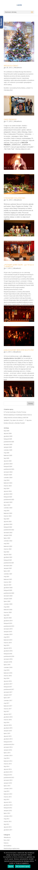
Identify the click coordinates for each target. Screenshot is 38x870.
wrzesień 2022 (8, 532)
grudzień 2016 (8, 717)
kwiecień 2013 (8, 794)
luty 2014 (6, 766)
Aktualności (18, 67)
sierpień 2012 (8, 810)
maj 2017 (6, 703)
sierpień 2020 (8, 599)
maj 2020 (6, 607)
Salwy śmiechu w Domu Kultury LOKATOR (16, 417)
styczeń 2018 (8, 681)
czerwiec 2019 (8, 634)
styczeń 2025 (8, 461)
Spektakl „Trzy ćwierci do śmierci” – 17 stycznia (17, 420)
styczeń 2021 (8, 585)
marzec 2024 (8, 486)
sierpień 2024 (8, 475)
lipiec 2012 (7, 813)
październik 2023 (9, 499)
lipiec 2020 (7, 601)
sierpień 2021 (8, 568)
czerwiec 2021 (8, 574)
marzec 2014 (8, 764)
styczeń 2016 (8, 725)
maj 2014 (6, 758)
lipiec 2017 (7, 698)
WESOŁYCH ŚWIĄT (11, 66)
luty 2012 (6, 824)
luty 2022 (6, 552)
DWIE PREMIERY (10, 119)
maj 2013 (6, 791)
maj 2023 (6, 510)
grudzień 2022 (8, 524)
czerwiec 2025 (8, 450)
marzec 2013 (8, 797)
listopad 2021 (8, 560)
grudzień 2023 (8, 494)
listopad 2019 (8, 623)
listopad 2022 (8, 527)
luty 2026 (6, 431)
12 (24, 167)
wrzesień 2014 (8, 747)
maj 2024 (6, 480)
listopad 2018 (8, 654)
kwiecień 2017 (8, 706)
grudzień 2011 (8, 830)
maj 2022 (6, 543)
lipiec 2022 (7, 538)
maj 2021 (6, 576)
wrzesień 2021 (8, 565)
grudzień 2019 (8, 621)
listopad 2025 (8, 439)
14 (28, 167)
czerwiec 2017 (8, 700)
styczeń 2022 (8, 554)
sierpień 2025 (8, 447)
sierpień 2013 (8, 783)
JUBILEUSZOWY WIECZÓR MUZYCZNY (19, 350)
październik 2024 (9, 469)
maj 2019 (6, 637)
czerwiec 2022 (8, 541)
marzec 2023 (8, 516)
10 (21, 167)
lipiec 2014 (7, 753)
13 (26, 167)
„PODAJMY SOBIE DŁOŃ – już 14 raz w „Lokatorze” (19, 266)
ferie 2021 (7, 840)
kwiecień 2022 (8, 546)
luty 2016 (6, 722)
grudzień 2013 (8, 772)
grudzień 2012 (8, 805)
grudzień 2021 (8, 557)
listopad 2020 (8, 590)
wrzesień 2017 (8, 692)
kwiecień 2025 (8, 455)
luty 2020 (6, 615)
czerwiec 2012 (8, 816)
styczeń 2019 (8, 648)
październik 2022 (9, 530)
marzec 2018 (8, 676)
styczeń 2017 (8, 714)
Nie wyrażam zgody (22, 866)
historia (6, 843)
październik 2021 (9, 563)
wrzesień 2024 (8, 472)
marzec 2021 (8, 582)
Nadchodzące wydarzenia (11, 848)
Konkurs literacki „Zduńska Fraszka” (14, 423)
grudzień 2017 (8, 684)
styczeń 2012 (8, 827)
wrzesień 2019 (8, 629)
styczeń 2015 (8, 736)
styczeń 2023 (8, 521)
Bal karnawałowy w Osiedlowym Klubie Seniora (18, 415)
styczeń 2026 (8, 433)
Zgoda (11, 866)
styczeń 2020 (8, 618)
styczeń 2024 (8, 491)
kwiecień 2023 (8, 513)
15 (30, 167)
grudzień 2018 (8, 651)
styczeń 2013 (8, 802)
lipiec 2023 (7, 505)
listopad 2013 (8, 775)
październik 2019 (9, 626)
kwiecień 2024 (8, 483)
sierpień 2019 (8, 631)
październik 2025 (9, 442)
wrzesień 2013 (8, 780)
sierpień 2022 (8, 535)
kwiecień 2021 (8, 579)
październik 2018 (9, 656)
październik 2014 (9, 744)
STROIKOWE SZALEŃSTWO (14, 198)
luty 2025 (6, 458)
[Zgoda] (35, 860)
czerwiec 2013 (8, 788)
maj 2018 (6, 670)
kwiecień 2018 (8, 673)
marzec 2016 (8, 720)
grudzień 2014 (8, 739)
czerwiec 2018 (8, 667)
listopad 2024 (8, 466)
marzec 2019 (8, 643)
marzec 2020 (8, 612)
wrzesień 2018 (8, 659)
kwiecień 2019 (8, 640)
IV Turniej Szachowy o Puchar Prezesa (15, 412)
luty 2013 (6, 799)
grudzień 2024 (8, 464)
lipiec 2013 (7, 786)
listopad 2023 (8, 497)
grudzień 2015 (8, 728)
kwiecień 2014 (8, 761)
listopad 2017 (8, 687)
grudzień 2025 (8, 436)
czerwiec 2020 (8, 604)
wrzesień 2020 (8, 596)
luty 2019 (6, 645)
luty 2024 (6, 488)
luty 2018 (6, 678)
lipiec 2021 (7, 571)
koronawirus (7, 846)
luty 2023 (6, 519)
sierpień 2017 (8, 695)
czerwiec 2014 (8, 755)
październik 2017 (9, 689)
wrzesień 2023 (8, 502)
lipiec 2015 (7, 733)
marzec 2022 (8, 549)
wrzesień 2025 (8, 444)
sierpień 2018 (8, 662)
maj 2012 (6, 819)
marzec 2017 (8, 709)
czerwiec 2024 (8, 477)
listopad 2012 (8, 808)
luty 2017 (6, 711)
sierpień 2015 (8, 731)
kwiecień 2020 (8, 609)
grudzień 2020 (8, 587)
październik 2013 (9, 777)
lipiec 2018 (7, 665)
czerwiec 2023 (8, 508)
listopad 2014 (8, 742)
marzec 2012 (8, 821)
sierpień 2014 (8, 750)
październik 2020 (9, 593)
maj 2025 (6, 453)
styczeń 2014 (8, 769)
